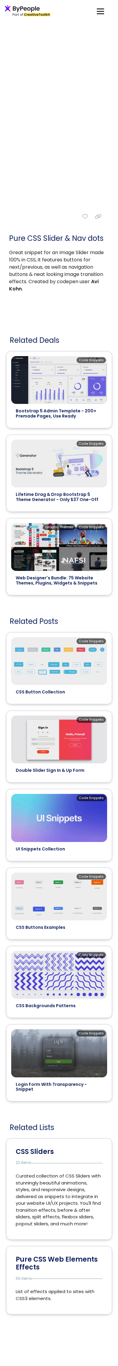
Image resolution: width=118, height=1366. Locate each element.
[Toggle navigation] (100, 11)
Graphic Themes (59, 527)
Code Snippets (91, 360)
